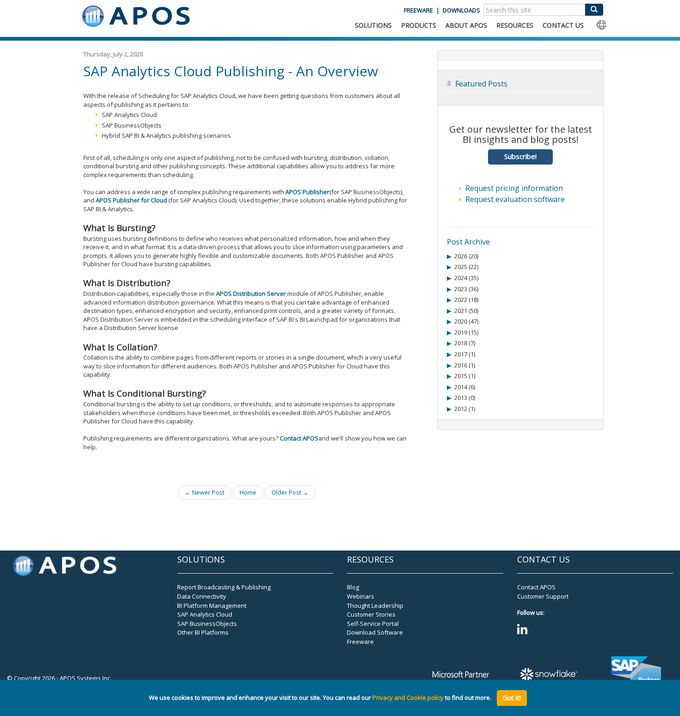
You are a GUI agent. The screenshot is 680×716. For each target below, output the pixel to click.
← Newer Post (204, 492)
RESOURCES (514, 25)
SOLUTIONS (373, 25)
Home (248, 492)
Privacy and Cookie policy (408, 698)
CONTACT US (563, 25)
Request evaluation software (515, 199)
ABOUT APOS (466, 25)
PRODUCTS (418, 25)
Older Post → (290, 492)
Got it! (512, 697)
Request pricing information (514, 188)
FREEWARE (418, 10)
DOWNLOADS (461, 10)
